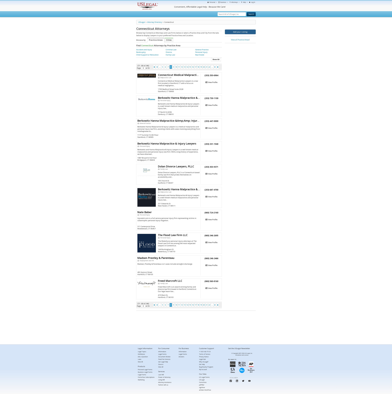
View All (140, 362)
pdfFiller (201, 385)
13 (184, 67)
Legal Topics (142, 352)
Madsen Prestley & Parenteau (155, 258)
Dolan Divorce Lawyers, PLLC (176, 166)
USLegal (141, 22)
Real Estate (199, 55)
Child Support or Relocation (147, 55)
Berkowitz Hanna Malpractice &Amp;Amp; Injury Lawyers (173, 120)
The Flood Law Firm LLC (173, 235)
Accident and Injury (144, 49)
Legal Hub (202, 359)
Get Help (202, 364)
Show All (216, 59)
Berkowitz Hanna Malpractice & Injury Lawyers (187, 98)
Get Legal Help (163, 362)
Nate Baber (144, 212)
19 (201, 67)
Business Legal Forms (145, 372)
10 (176, 67)
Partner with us (163, 385)
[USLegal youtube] (249, 381)
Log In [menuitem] (253, 2)
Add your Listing (240, 32)
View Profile (212, 82)
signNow (202, 387)
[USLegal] (147, 3)
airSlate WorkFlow (205, 390)
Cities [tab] (169, 40)
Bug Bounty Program (206, 367)
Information (162, 352)
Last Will (161, 375)
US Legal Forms (204, 377)
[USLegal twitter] (243, 381)
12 (182, 67)
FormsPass (203, 382)
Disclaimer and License (241, 355)
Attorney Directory (154, 22)
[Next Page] (215, 67)
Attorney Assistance (164, 382)
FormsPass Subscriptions (146, 377)
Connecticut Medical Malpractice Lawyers (184, 75)
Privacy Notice (204, 357)
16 (193, 67)
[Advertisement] (240, 58)
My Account (203, 369)
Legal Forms (142, 375)
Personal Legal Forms (145, 370)
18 (198, 67)
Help (244, 2)
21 (207, 67)
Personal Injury (201, 52)
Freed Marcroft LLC (170, 281)
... (159, 67)
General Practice (201, 49)
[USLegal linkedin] (237, 381)
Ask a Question (143, 357)
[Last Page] (217, 67)
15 (190, 67)
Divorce (169, 52)
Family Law (170, 55)
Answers (181, 357)
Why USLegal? (203, 362)
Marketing (141, 380)
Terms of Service (204, 354)
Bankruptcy (141, 52)
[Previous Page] (157, 67)
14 (187, 67)
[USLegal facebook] (231, 381)
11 (179, 67)
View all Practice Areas (240, 40)
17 (196, 67)
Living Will (161, 380)
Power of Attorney (164, 377)
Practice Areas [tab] (156, 40)
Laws (139, 359)
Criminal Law (171, 49)
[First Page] (154, 67)
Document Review (164, 357)
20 (204, 67)
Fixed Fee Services (164, 359)
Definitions (141, 354)
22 (209, 67)
